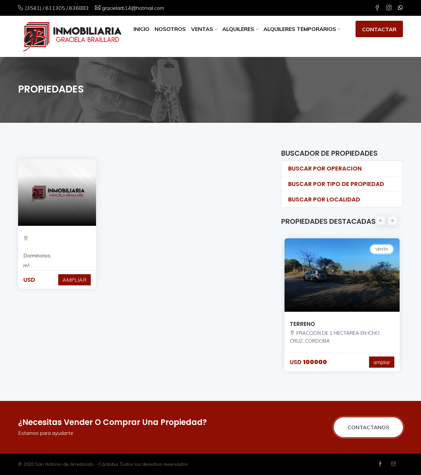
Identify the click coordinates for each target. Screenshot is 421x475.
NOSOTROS (170, 29)
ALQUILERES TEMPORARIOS (299, 29)
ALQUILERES (238, 29)
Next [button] (391, 220)
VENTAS (202, 29)
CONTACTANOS (368, 427)
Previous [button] (380, 220)
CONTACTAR (379, 29)
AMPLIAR (74, 280)
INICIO (141, 29)
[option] (342, 301)
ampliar (381, 362)
